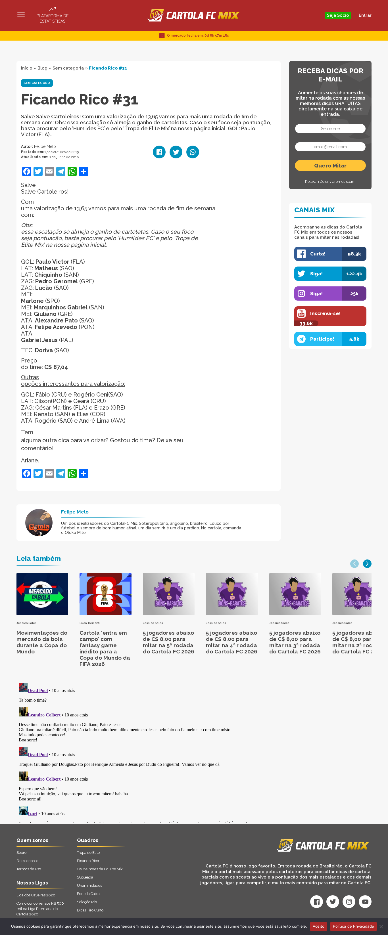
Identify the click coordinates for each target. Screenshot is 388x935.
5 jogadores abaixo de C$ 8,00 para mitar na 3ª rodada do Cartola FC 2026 (295, 642)
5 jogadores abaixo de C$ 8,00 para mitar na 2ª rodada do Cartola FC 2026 (358, 642)
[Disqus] (133, 752)
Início (26, 68)
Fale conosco (27, 861)
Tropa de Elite (88, 852)
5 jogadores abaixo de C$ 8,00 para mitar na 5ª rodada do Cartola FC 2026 (168, 642)
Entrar (365, 15)
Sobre (21, 852)
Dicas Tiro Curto (90, 910)
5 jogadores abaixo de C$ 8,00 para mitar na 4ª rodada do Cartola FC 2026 (231, 642)
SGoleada (85, 877)
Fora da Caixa (88, 894)
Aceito (319, 926)
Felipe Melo (45, 146)
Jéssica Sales (26, 622)
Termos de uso (28, 869)
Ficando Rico (88, 861)
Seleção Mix (87, 902)
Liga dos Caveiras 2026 (35, 895)
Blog (42, 68)
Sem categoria (68, 68)
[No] (381, 926)
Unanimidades (89, 885)
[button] (354, 563)
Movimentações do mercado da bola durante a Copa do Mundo (41, 642)
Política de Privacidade (353, 926)
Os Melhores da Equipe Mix (100, 869)
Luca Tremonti (90, 622)
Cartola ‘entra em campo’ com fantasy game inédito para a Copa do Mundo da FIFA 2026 (105, 648)
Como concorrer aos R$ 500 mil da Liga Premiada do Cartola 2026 (40, 908)
